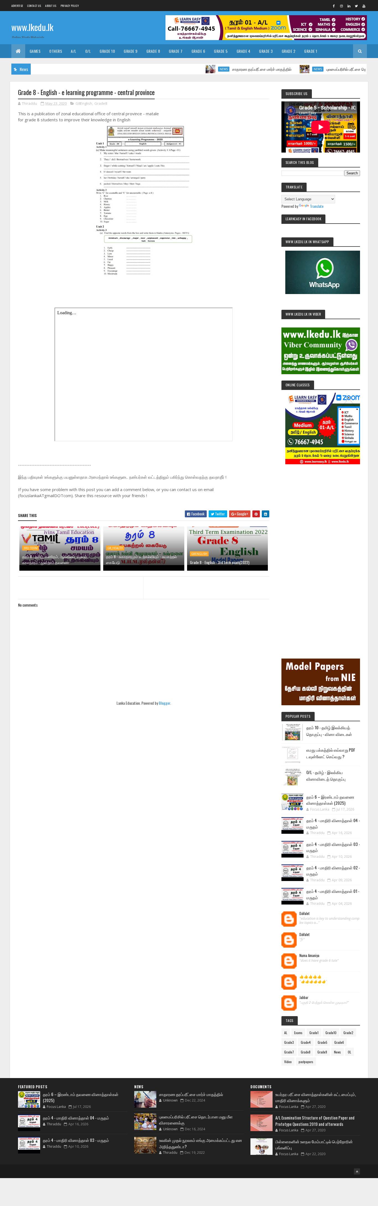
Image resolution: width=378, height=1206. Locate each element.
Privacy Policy (70, 6)
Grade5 (322, 1042)
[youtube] (364, 6)
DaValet (304, 913)
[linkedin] (349, 6)
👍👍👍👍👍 (310, 976)
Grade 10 (107, 51)
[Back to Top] (357, 1171)
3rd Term (31, 548)
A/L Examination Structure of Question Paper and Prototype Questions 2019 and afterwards (314, 1121)
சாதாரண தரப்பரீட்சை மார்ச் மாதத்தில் (238, 69)
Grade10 (330, 1032)
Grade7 (289, 1052)
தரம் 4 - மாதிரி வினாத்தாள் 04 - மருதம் (76, 1118)
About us (50, 6)
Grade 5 (221, 51)
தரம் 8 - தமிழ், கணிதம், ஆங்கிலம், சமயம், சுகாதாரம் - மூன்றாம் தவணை (55, 559)
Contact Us (34, 6)
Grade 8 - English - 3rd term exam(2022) (219, 562)
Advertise (17, 6)
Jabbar (304, 997)
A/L (73, 51)
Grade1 (314, 1032)
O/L (88, 51)
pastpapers (306, 1061)
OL (349, 1052)
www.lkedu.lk (32, 26)
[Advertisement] (320, 554)
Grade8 (100, 103)
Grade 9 (131, 51)
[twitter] (356, 6)
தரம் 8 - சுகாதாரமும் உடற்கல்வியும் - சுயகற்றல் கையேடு (141, 559)
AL (285, 1032)
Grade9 (322, 1052)
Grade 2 (289, 51)
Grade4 (306, 1042)
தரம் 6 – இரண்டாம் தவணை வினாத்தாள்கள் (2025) (330, 800)
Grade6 (339, 1042)
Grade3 (289, 1042)
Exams (298, 1032)
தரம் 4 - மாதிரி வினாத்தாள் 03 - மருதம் (76, 1140)
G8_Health (115, 548)
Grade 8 (153, 51)
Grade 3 (266, 51)
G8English (84, 103)
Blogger (164, 703)
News (200, 69)
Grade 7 (176, 51)
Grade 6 (198, 51)
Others (55, 51)
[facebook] (334, 6)
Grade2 (348, 1032)
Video (288, 1061)
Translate (316, 206)
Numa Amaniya (309, 955)
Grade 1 (310, 51)
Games (35, 51)
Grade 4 (243, 51)
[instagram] (341, 6)
